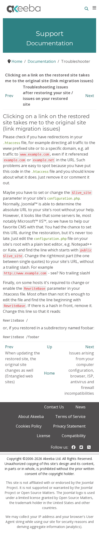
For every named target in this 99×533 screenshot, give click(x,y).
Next (89, 95)
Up (49, 346)
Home (49, 373)
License (43, 435)
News (80, 407)
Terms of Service (70, 416)
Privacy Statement (69, 426)
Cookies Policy (29, 426)
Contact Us (54, 407)
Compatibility (74, 435)
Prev (9, 95)
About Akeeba (31, 416)
